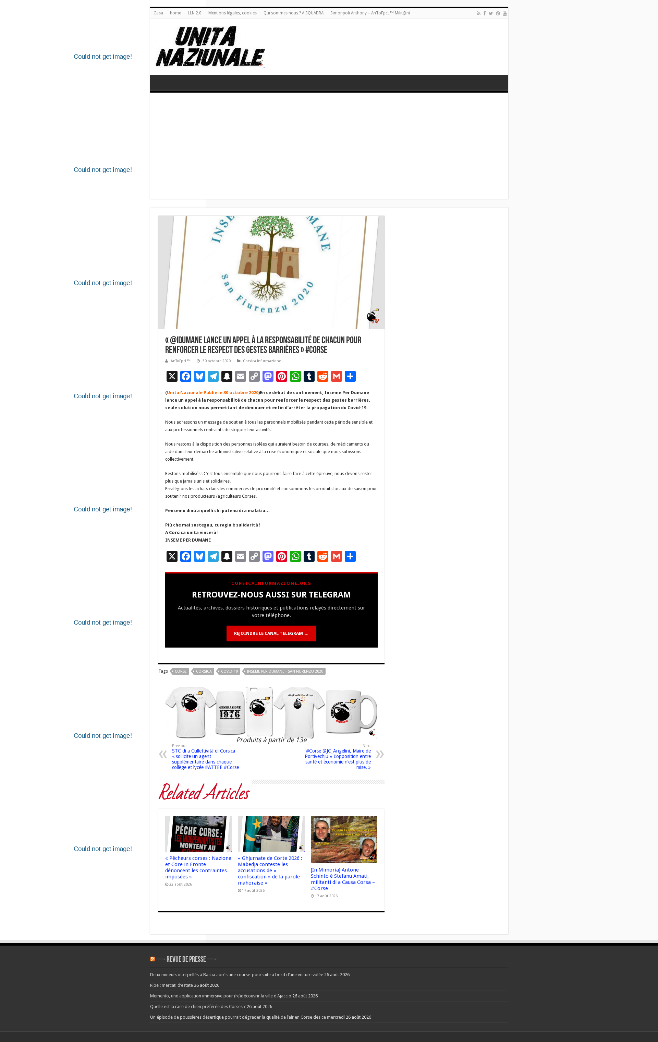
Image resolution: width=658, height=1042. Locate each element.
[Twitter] (491, 13)
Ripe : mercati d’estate (171, 985)
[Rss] (478, 13)
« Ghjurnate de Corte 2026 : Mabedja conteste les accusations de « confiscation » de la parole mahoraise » (270, 870)
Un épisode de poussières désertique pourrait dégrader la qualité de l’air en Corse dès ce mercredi (247, 1017)
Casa (158, 13)
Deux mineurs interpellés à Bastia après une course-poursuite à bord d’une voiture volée (236, 974)
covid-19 (229, 671)
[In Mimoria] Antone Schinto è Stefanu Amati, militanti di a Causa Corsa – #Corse (343, 879)
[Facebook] (485, 13)
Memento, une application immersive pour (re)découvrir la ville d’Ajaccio (220, 995)
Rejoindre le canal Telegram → (271, 633)
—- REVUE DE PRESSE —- (186, 960)
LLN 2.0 (195, 13)
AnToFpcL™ (181, 361)
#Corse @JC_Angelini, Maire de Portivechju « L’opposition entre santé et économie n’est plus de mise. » (338, 757)
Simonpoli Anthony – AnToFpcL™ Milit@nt (370, 13)
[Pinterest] (498, 13)
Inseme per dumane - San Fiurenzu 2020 (285, 671)
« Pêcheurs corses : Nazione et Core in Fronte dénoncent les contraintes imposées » (198, 867)
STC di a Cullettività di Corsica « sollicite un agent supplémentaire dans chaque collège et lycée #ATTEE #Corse (205, 757)
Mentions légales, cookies (232, 13)
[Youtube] (505, 13)
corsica (204, 671)
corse (181, 671)
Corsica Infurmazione (262, 361)
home (175, 13)
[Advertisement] (329, 147)
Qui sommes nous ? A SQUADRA (294, 13)
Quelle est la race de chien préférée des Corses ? (198, 1006)
